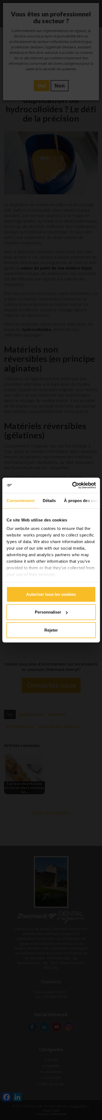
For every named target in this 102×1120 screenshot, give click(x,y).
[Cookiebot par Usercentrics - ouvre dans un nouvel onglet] (73, 485)
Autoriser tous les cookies (51, 594)
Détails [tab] (49, 500)
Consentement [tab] (20, 500)
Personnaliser (48, 612)
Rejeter (51, 630)
